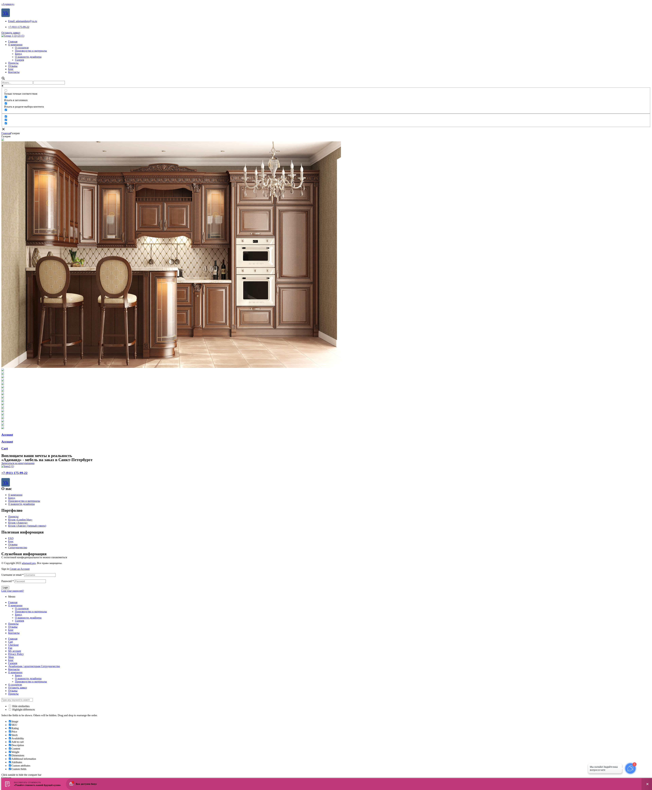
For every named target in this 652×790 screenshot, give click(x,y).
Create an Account (20, 568)
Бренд (11, 497)
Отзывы (12, 544)
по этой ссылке (76, 557)
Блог (11, 541)
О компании (15, 494)
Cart (4, 448)
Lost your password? (12, 590)
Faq (10, 647)
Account (7, 434)
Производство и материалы (24, 500)
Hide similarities (21, 706)
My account (14, 650)
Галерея (19, 620)
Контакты (14, 632)
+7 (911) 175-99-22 (14, 473)
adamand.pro (29, 563)
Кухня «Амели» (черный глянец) (27, 525)
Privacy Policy (16, 654)
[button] (10, 32)
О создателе (22, 608)
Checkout (13, 644)
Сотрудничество (17, 547)
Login (5, 587)
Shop (11, 657)
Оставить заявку (17, 687)
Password (7, 581)
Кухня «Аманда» (18, 522)
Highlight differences (23, 709)
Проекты (13, 516)
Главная (6, 133)
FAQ (11, 538)
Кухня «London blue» (20, 519)
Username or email (12, 574)
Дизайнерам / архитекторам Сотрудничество (34, 666)
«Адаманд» (7, 4)
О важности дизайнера (21, 504)
